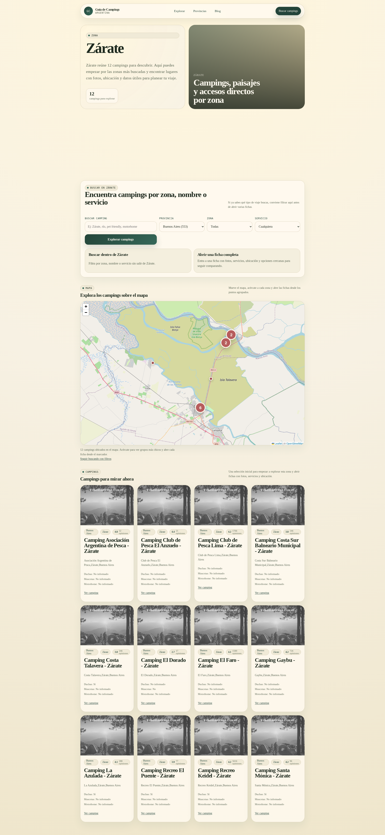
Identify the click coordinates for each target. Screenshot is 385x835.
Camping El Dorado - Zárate (163, 662)
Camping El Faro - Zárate (218, 662)
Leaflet (278, 443)
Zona (210, 218)
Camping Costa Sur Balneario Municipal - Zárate (277, 545)
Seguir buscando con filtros (95, 458)
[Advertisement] (192, 145)
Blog (218, 11)
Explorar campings (121, 239)
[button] (153, 363)
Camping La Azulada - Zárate (102, 773)
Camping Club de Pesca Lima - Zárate (220, 542)
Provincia (166, 218)
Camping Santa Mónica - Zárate (272, 773)
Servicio (261, 218)
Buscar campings (288, 10)
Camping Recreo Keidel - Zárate (216, 773)
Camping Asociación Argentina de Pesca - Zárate (106, 545)
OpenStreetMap (295, 443)
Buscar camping (96, 218)
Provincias (199, 11)
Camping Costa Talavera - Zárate (103, 662)
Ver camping (91, 592)
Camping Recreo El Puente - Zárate (162, 773)
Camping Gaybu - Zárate (275, 662)
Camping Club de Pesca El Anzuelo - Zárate (161, 545)
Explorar (179, 11)
